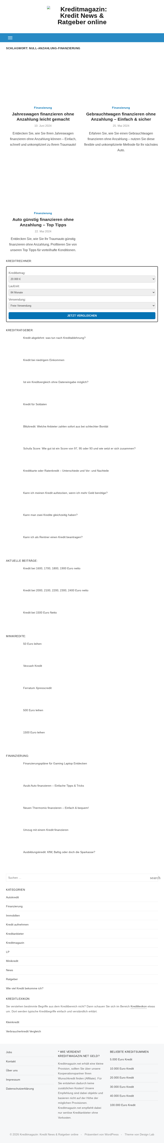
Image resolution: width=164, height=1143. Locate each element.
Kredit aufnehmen (17, 924)
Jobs (9, 1052)
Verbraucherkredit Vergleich (23, 1031)
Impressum (13, 1079)
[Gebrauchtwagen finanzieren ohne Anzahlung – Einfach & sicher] (121, 78)
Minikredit (12, 961)
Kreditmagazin (15, 942)
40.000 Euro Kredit (122, 1095)
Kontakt (11, 1061)
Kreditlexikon (139, 1006)
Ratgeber (12, 979)
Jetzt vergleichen (82, 315)
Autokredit (12, 897)
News (9, 970)
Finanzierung (43, 107)
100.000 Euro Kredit (122, 1105)
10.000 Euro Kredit (122, 1068)
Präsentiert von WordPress (102, 1134)
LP (7, 952)
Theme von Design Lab (139, 1134)
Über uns (12, 1070)
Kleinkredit (12, 1022)
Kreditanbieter (15, 933)
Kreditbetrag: (17, 273)
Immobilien (13, 915)
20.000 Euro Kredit (122, 1077)
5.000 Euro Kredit (121, 1059)
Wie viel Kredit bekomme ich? (24, 988)
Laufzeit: (14, 286)
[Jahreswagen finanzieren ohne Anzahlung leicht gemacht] (43, 78)
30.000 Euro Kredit (122, 1086)
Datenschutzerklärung (20, 1088)
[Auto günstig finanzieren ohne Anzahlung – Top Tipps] (43, 184)
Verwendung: (17, 299)
